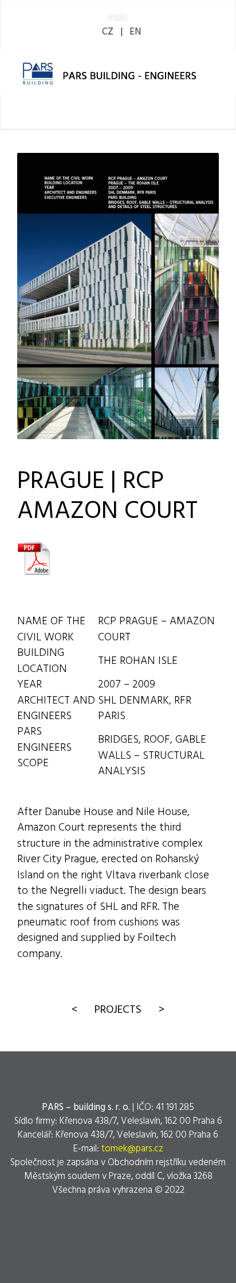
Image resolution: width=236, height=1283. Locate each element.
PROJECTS (118, 1008)
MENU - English (124, 112)
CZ (107, 31)
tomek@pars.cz (132, 1147)
